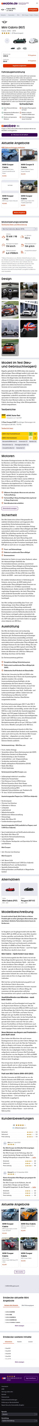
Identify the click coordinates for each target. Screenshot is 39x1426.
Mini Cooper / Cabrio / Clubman (30, 15)
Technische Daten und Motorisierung (14, 225)
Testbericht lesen (7, 428)
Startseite (3, 15)
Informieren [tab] (8, 1342)
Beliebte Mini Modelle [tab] (11, 1305)
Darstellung (5, 1418)
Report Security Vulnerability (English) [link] (13, 1405)
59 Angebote (32, 55)
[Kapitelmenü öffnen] (5, 10)
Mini (18, 15)
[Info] (26, 1128)
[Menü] (37, 3)
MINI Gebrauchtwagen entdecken (13, 147)
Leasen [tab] (30, 1342)
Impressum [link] (5, 1386)
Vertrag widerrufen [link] (7, 1392)
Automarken (11, 15)
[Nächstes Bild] (32, 40)
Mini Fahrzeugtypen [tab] (28, 1305)
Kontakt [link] (4, 1394)
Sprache (4, 1411)
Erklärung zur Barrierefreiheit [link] (10, 1402)
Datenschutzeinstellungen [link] (9, 1400)
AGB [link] (3, 1389)
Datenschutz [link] (5, 1397)
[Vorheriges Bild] (7, 40)
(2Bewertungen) (17, 33)
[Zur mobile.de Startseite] (17, 3)
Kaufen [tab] (19, 1342)
